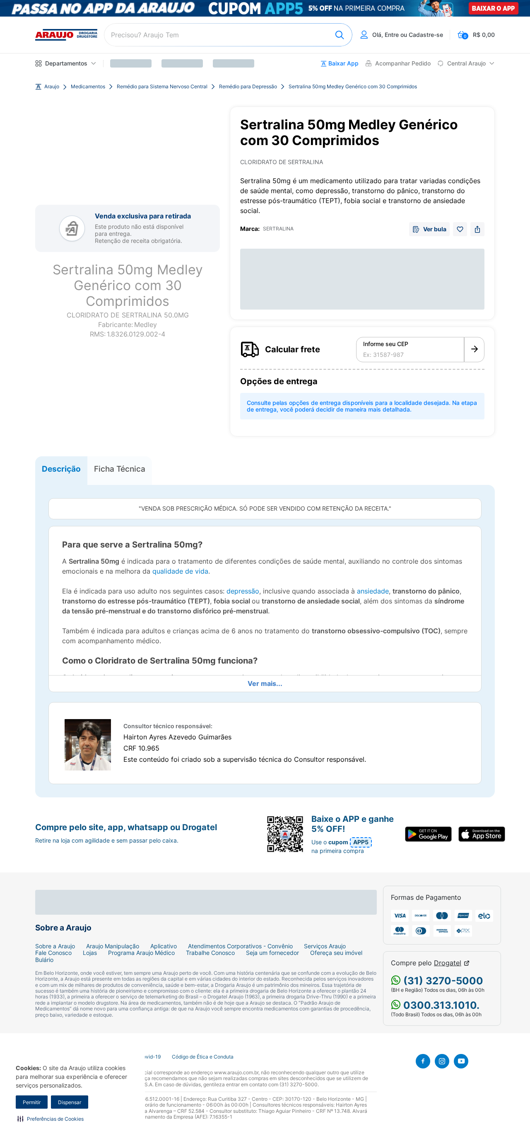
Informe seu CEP (385, 344)
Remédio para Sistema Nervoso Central (162, 87)
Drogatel (447, 963)
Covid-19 (150, 1057)
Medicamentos (88, 87)
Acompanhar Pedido (403, 63)
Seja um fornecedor (272, 953)
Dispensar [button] (69, 1102)
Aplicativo (163, 946)
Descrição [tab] (61, 469)
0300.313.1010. (440, 1005)
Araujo (51, 87)
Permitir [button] (32, 1102)
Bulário (44, 960)
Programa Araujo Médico (141, 953)
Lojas (90, 953)
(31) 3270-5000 (442, 981)
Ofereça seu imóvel (336, 953)
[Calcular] (474, 350)
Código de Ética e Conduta (203, 1057)
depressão (242, 591)
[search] (228, 34)
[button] (50, 1118)
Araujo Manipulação (112, 946)
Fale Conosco (53, 953)
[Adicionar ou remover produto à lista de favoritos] (460, 229)
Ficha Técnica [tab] (119, 469)
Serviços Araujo (325, 946)
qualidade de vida (180, 571)
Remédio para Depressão (248, 87)
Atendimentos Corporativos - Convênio (240, 946)
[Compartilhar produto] (477, 229)
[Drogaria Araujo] (66, 35)
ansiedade (373, 591)
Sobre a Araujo (55, 946)
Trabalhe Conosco (210, 953)
